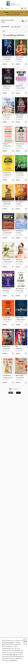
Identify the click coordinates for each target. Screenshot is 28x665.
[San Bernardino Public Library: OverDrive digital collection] (14, 3)
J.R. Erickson (6, 88)
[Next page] (19, 389)
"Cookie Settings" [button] (12, 654)
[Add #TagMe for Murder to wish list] (13, 122)
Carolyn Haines (20, 174)
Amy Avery (19, 59)
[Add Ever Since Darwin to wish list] (13, 267)
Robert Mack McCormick (8, 232)
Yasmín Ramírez (7, 203)
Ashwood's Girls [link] (7, 86)
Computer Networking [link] (7, 288)
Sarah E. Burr (7, 117)
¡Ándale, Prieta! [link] (7, 202)
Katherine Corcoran (8, 377)
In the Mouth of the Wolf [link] (7, 375)
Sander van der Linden (8, 145)
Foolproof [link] (5, 144)
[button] (23, 21)
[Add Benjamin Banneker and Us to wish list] (26, 325)
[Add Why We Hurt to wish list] (26, 93)
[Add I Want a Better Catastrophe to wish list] (26, 122)
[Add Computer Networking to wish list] (13, 296)
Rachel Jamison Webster (21, 319)
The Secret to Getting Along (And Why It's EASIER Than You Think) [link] (7, 173)
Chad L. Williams (7, 319)
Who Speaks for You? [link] (20, 202)
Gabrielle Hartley (7, 174)
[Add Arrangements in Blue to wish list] (26, 238)
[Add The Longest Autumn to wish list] (26, 64)
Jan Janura (19, 145)
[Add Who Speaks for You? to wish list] (26, 209)
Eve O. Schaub (20, 290)
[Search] (2, 8)
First (11, 392)
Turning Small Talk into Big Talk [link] (20, 144)
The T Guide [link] (19, 259)
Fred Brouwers (7, 348)
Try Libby (6, 12)
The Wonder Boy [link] (7, 57)
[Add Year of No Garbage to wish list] (26, 296)
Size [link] (17, 346)
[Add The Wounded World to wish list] (13, 325)
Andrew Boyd (20, 117)
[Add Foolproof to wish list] (13, 151)
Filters (3, 31)
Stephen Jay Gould (8, 261)
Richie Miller (6, 290)
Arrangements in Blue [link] (20, 231)
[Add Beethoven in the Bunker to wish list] (13, 354)
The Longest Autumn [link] (20, 57)
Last (18, 392)
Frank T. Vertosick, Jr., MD (21, 88)
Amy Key (19, 232)
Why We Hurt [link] (19, 86)
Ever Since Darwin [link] (7, 259)
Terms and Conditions (8, 642)
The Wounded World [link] (7, 317)
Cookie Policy (13, 660)
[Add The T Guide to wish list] (26, 267)
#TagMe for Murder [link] (7, 115)
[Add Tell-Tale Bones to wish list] (26, 180)
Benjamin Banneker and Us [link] (20, 317)
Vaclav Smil (19, 348)
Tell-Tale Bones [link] (20, 173)
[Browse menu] (25, 8)
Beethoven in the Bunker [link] (7, 346)
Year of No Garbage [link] (20, 288)
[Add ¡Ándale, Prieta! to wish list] (13, 209)
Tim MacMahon (7, 59)
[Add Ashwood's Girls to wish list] (13, 93)
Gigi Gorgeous (20, 261)
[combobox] (11, 8)
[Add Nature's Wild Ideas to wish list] (26, 383)
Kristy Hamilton (20, 377)
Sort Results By (5, 26)
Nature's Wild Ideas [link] (20, 375)
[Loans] (22, 9)
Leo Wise (19, 203)
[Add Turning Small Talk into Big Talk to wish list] (26, 151)
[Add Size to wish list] (26, 354)
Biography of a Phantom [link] (7, 231)
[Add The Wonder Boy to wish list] (13, 64)
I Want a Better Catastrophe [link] (20, 115)
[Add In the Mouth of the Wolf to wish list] (13, 383)
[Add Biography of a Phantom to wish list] (13, 238)
